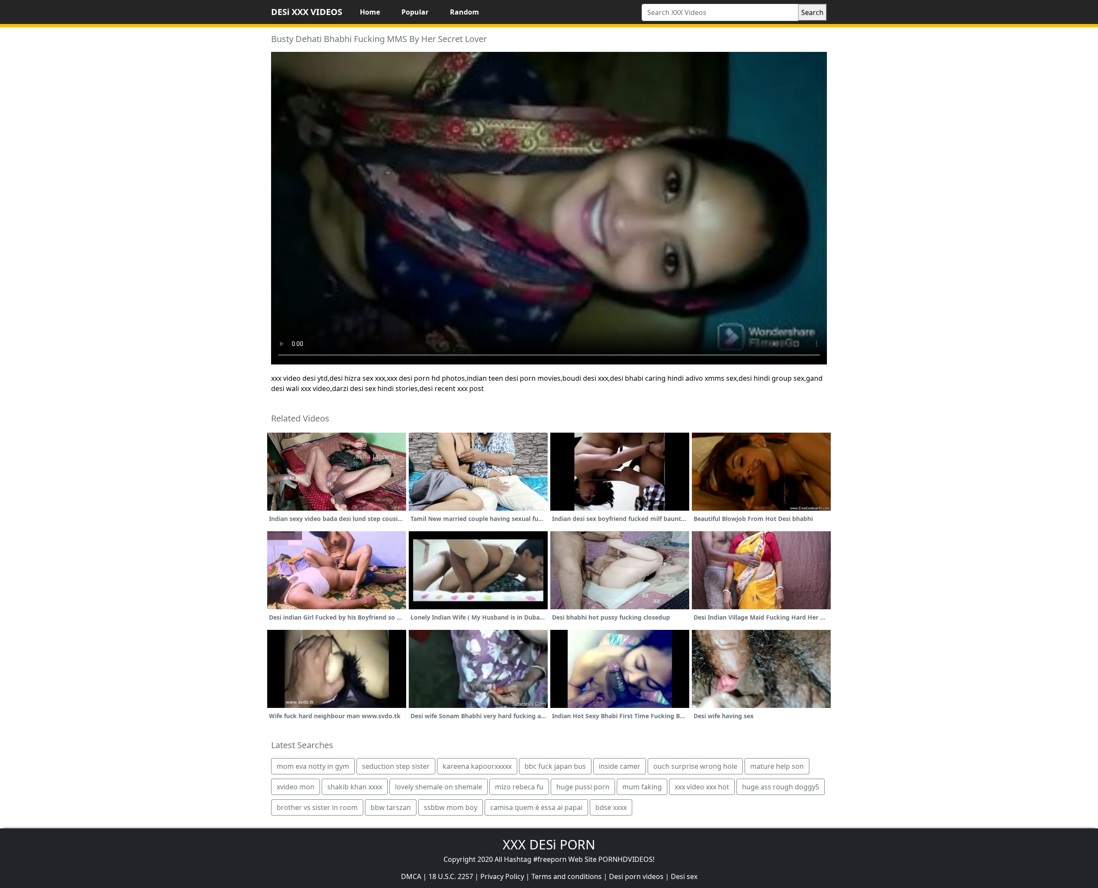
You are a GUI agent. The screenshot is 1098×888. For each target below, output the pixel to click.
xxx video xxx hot (702, 787)
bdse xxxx (611, 807)
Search (812, 12)
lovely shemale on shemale (438, 787)
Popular (414, 12)
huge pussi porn (582, 787)
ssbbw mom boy (450, 807)
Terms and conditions (566, 876)
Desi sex (684, 876)
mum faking (642, 787)
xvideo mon (295, 787)
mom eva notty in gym (313, 766)
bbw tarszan (391, 807)
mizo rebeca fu (519, 787)
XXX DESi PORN (549, 844)
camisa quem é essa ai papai (536, 807)
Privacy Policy (502, 876)
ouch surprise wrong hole (695, 766)
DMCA (411, 876)
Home (370, 12)
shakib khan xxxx (354, 787)
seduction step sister (396, 766)
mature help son (777, 766)
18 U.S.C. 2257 (450, 876)
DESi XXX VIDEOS (306, 12)
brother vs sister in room (317, 807)
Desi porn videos (636, 876)
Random (464, 12)
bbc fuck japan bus (555, 766)
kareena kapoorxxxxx (477, 766)
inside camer (619, 766)
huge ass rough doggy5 (780, 787)
